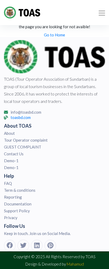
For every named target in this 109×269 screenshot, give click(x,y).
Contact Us (14, 153)
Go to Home (54, 34)
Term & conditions (19, 190)
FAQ (8, 183)
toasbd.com (21, 117)
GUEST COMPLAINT (22, 147)
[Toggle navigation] (100, 12)
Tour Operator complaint (26, 140)
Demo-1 (11, 160)
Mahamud (75, 264)
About (9, 133)
